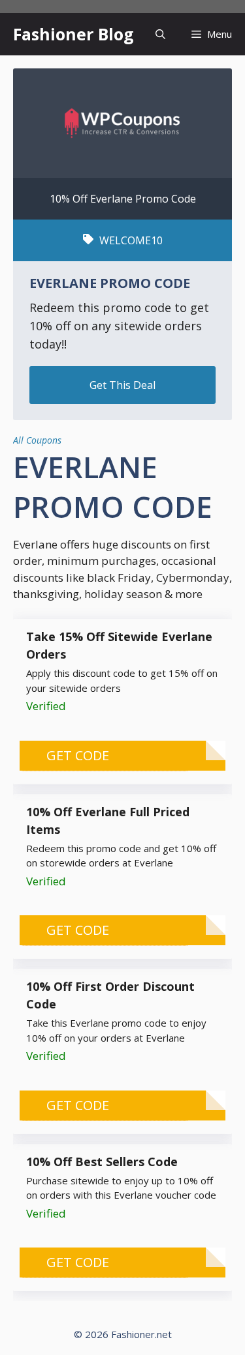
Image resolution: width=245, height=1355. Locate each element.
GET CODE (77, 755)
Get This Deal (122, 385)
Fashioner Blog (73, 34)
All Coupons (37, 440)
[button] (160, 34)
